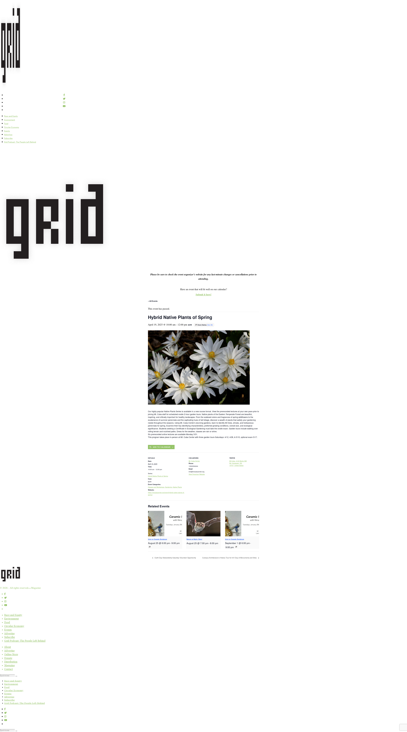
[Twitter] (64, 98)
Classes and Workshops (156, 487)
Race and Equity (11, 116)
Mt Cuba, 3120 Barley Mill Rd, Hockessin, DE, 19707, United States (238, 463)
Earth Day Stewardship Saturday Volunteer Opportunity (175, 557)
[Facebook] (64, 95)
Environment (9, 120)
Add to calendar (161, 447)
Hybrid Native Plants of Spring (158, 476)
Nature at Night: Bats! (194, 539)
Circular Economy (11, 127)
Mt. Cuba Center (194, 461)
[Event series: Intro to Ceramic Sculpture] (149, 546)
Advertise (8, 134)
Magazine (9, 665)
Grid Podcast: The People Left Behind (20, 142)
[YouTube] (64, 106)
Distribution (10, 661)
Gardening (168, 487)
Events (7, 131)
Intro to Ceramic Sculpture (157, 539)
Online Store (11, 654)
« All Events (153, 301)
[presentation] (165, 523)
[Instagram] (64, 102)
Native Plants (177, 487)
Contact (8, 669)
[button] (16, 676)
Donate (8, 658)
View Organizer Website (197, 474)
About (7, 647)
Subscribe (8, 138)
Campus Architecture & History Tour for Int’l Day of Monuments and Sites (229, 557)
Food (6, 123)
